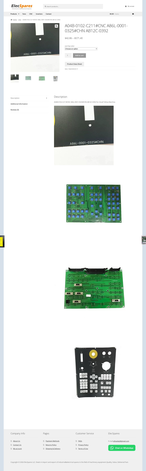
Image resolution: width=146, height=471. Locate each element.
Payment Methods (52, 441)
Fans (24, 14)
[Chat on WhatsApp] (121, 448)
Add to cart (79, 55)
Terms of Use (83, 449)
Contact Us (17, 445)
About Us (16, 441)
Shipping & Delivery (53, 449)
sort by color (69, 46)
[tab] (30, 98)
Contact (48, 14)
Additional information (19, 104)
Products (14, 14)
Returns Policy (51, 445)
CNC (30, 14)
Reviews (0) (15, 110)
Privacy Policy (83, 445)
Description (15, 98)
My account (131, 6)
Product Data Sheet (74, 64)
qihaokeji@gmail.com (121, 441)
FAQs (80, 441)
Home (15, 20)
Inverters (39, 14)
